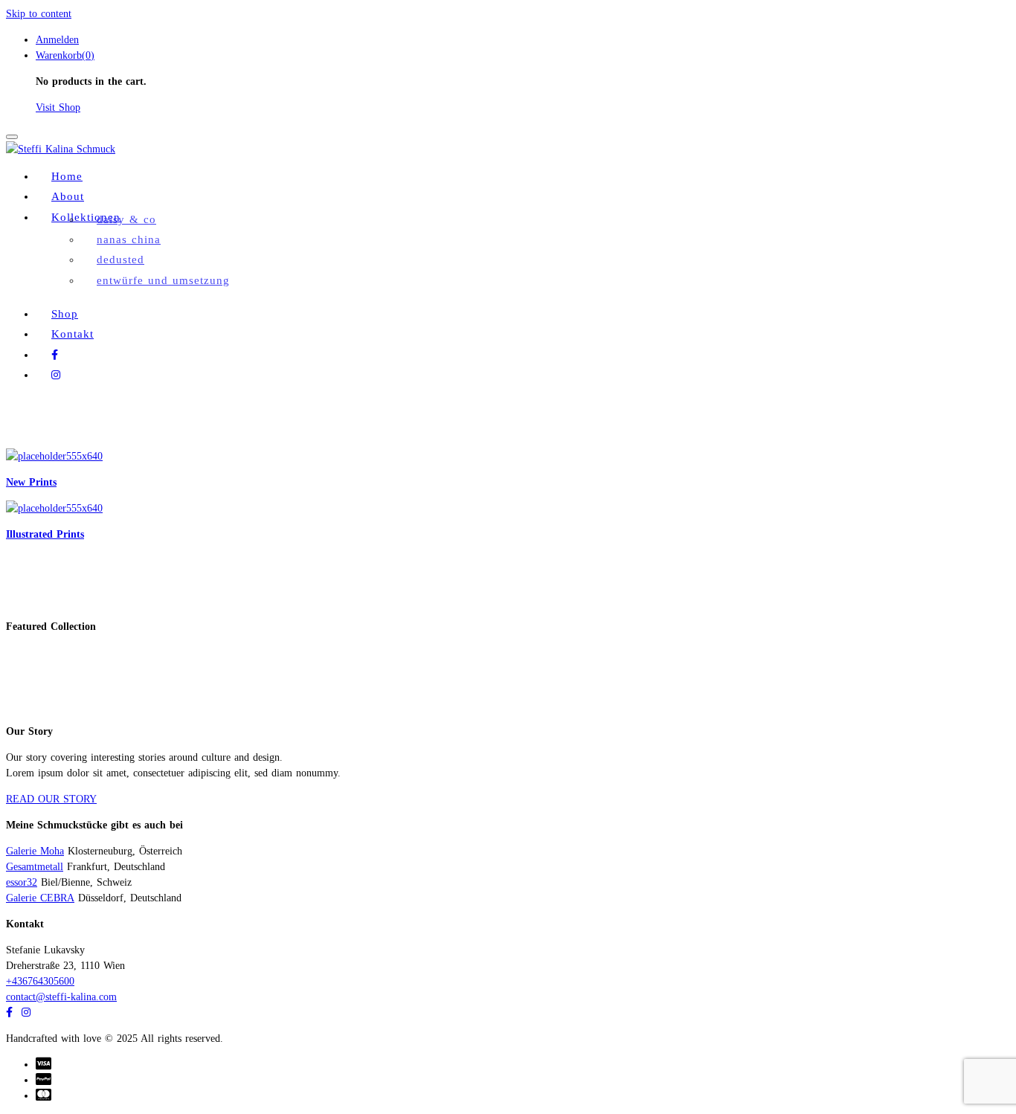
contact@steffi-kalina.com (61, 996)
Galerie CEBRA (40, 898)
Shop (64, 313)
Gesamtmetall (34, 866)
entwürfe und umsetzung (163, 280)
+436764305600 (40, 981)
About (67, 196)
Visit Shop (58, 107)
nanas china (129, 239)
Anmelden (57, 39)
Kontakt (72, 333)
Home (67, 176)
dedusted (120, 259)
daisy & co (126, 219)
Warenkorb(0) (65, 55)
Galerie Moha (35, 851)
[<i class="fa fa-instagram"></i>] (55, 374)
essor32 (21, 882)
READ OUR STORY (51, 799)
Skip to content (38, 13)
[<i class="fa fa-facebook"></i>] (54, 354)
